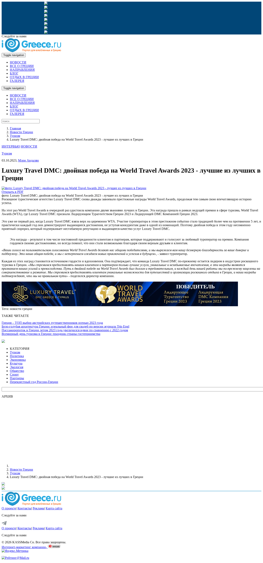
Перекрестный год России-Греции (34, 382)
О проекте (9, 508)
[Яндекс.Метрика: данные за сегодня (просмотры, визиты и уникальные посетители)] (15, 551)
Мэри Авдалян (28, 160)
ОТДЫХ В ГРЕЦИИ (24, 77)
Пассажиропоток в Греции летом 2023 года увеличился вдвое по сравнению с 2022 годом (65, 330)
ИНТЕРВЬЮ (11, 146)
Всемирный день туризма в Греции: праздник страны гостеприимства (51, 334)
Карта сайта (54, 508)
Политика (17, 356)
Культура (16, 363)
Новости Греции (21, 132)
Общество (17, 371)
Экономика (18, 359)
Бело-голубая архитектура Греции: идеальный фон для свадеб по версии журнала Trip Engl (65, 326)
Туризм (15, 136)
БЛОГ (14, 73)
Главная (15, 128)
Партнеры (17, 378)
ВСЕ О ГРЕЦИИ (22, 66)
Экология (16, 367)
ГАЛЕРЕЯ (17, 81)
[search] (21, 121)
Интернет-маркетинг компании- (25, 547)
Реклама (38, 508)
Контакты (24, 508)
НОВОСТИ (18, 62)
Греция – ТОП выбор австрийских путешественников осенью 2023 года (52, 322)
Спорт (14, 374)
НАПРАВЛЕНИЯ (22, 69)
